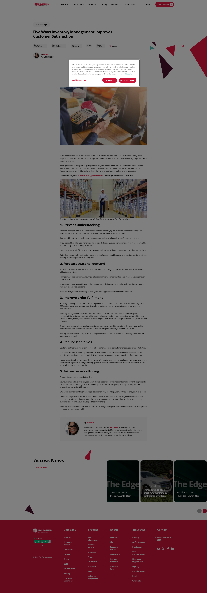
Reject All (109, 80)
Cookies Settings (79, 80)
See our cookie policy (125, 74)
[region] (104, 73)
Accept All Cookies (127, 80)
